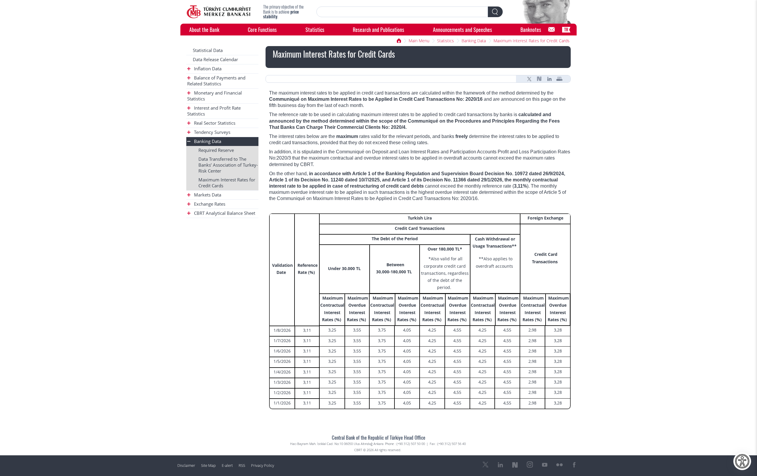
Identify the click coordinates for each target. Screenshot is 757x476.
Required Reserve (216, 150)
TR (566, 29)
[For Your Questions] (551, 29)
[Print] (559, 79)
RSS (242, 465)
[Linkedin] (549, 79)
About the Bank (204, 29)
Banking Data (474, 40)
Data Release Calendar (215, 59)
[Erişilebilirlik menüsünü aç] (742, 461)
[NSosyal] (539, 79)
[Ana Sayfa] (399, 41)
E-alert (227, 465)
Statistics (314, 29)
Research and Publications (378, 29)
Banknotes (530, 29)
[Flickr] (559, 464)
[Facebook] (574, 464)
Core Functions (262, 29)
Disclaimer (186, 465)
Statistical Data (208, 50)
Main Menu (419, 40)
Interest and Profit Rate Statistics (214, 111)
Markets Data (207, 195)
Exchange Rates (209, 204)
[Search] (495, 12)
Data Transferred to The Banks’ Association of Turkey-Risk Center (228, 165)
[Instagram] (530, 464)
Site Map (208, 465)
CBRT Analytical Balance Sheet (224, 213)
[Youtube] (544, 464)
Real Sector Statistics (214, 123)
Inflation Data (207, 69)
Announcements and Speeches (462, 29)
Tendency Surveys (211, 132)
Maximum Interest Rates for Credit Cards (532, 40)
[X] (529, 79)
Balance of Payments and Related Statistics (216, 81)
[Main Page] (218, 12)
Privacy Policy (262, 465)
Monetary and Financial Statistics (214, 96)
